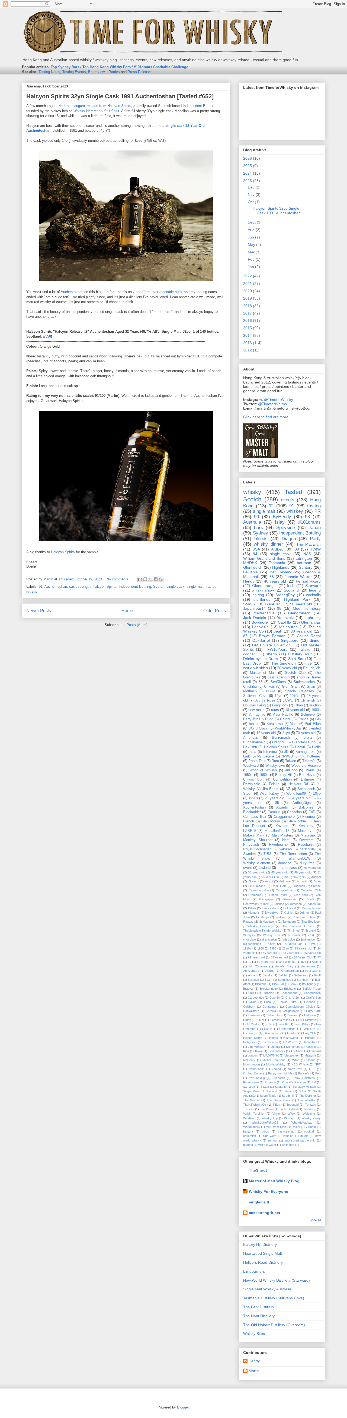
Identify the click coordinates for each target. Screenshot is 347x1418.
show (301, 677)
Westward (251, 766)
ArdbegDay (285, 595)
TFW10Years (276, 649)
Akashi (316, 961)
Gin (318, 719)
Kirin (246, 1051)
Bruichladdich (304, 682)
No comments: (119, 579)
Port (318, 1073)
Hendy (248, 581)
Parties (114, 72)
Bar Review (280, 572)
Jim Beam (270, 789)
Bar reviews (97, 72)
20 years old (274, 798)
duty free (307, 863)
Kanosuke (314, 903)
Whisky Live (275, 766)
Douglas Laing (254, 705)
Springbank (306, 789)
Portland (280, 917)
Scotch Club (295, 673)
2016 (247, 320)
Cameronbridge (259, 890)
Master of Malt (263, 673)
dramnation (269, 939)
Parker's (303, 1073)
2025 (247, 166)
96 (295, 877)
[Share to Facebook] (155, 579)
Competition (282, 779)
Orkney (305, 912)
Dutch (247, 1019)
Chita (267, 1002)
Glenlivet (272, 604)
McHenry (249, 1060)
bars (258, 527)
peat (277, 631)
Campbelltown (285, 890)
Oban (298, 705)
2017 (247, 313)
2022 (247, 276)
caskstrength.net (264, 1213)
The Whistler (306, 1100)
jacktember (308, 939)
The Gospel (251, 1100)
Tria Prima (267, 1109)
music (304, 1135)
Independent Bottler (198, 106)
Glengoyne (266, 899)
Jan (251, 267)
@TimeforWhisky (278, 399)
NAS (307, 554)
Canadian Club (311, 890)
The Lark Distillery (258, 1307)
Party (315, 538)
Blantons (260, 984)
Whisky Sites (254, 1333)
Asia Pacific (283, 714)
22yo (285, 948)
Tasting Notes (49, 72)
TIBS (268, 854)
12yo (278, 696)
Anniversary (251, 970)
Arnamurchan (290, 970)
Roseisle (270, 1082)
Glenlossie (289, 899)
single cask (175, 586)
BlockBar (278, 984)
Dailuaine (254, 1015)
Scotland (291, 590)
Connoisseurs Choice (300, 1006)
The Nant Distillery (259, 1316)
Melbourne (288, 627)
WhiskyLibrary (311, 1118)
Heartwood (250, 903)
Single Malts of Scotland (260, 1091)
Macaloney (291, 1055)
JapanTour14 (254, 608)
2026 (247, 158)
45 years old (279, 872)
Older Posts (214, 610)
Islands (279, 903)
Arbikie (269, 970)
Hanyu (300, 747)
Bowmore (260, 622)
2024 (247, 173)
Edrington (303, 558)
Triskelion (309, 1109)
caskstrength (286, 1131)
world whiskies (255, 668)
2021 (247, 283)
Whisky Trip (270, 1118)
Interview (270, 752)
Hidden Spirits (252, 1037)
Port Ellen (313, 724)
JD (286, 752)
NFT (318, 1064)
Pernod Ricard (308, 581)
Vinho (276, 1113)
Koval (258, 1051)
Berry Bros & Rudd (258, 719)
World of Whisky (263, 770)
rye (309, 663)
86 (260, 682)
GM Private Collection (271, 645)
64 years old (300, 798)
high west (269, 1135)
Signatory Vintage (304, 1086)
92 (271, 505)
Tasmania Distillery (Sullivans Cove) (273, 1298)
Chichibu (250, 686)
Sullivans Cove (255, 696)
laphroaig (313, 617)
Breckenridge (269, 988)
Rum (275, 761)
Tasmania (277, 563)
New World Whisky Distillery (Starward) (276, 1280)
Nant (286, 840)
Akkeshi (253, 881)
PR (317, 511)
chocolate (249, 939)
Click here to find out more (265, 417)
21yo (286, 733)
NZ (288, 789)
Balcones (306, 807)
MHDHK (250, 563)
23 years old (303, 948)
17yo (312, 943)
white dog (288, 1144)
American (250, 738)
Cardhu (285, 719)
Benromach (281, 738)
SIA (313, 1082)
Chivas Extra (287, 1002)
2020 (247, 291)
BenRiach (278, 682)
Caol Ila (284, 622)
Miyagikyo (271, 912)
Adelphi (316, 877)
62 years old (256, 957)
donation (284, 863)
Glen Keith (301, 895)
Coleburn (249, 1006)
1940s (310, 770)
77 (319, 957)
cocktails (313, 595)
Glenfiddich (252, 567)
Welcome (309, 1113)
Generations (287, 1028)
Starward (313, 585)
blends (261, 538)
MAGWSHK (271, 1055)
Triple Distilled (288, 1109)
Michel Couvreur (273, 1060)
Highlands (280, 567)
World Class (258, 728)
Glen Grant (291, 686)
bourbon (304, 563)
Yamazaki (285, 617)
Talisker (305, 649)
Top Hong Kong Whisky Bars (106, 67)
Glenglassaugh (303, 742)
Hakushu (250, 747)
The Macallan (308, 544)
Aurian (252, 975)
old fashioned (252, 943)
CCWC (287, 700)
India (252, 752)
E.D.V (260, 1019)
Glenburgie (250, 1033)
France (303, 719)
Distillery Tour (300, 654)
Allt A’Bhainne (258, 966)
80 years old (265, 961)
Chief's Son (292, 997)
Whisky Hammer (86, 111)
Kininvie (311, 1046)
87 (245, 636)
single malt (195, 586)
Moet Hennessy (307, 608)
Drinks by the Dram (260, 658)
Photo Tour (256, 761)
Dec (251, 187)
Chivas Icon (253, 779)
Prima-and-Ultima (304, 917)
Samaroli (249, 1086)
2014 (247, 335)
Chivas (269, 686)
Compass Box (254, 817)
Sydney (260, 533)
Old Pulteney (310, 756)
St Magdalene (268, 921)
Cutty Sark (313, 1011)
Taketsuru (289, 921)
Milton (295, 1060)
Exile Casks (251, 1024)
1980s (316, 710)
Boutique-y (309, 984)
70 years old (306, 733)
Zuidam (311, 1126)
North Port (295, 1069)
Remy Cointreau (304, 1078)
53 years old (312, 952)
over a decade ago (166, 292)
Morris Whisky (275, 1064)
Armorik (302, 881)
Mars (294, 724)
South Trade (268, 1095)
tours (275, 710)
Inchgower (250, 1042)
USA (256, 549)
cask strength (80, 586)
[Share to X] (150, 579)
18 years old (295, 710)
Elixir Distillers (307, 1019)
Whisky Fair (271, 935)
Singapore (289, 640)
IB (57, 116)
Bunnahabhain (254, 742)
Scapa (265, 1086)
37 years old (269, 952)
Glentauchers (272, 1033)
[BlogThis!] (145, 579)
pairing (258, 595)
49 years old (302, 872)
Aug (251, 230)
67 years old (279, 957)
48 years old (291, 952)
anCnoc (291, 770)
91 (41, 586)
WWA (291, 1113)
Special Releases (299, 691)
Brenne (316, 886)
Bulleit (252, 993)
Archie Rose (265, 700)
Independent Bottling (135, 586)
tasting (314, 505)
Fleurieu (308, 817)
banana (248, 1131)
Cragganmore (284, 817)
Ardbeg (277, 549)
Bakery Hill (284, 775)
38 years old (256, 872)
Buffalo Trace (312, 988)
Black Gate (279, 886)
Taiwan (290, 761)
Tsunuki (311, 930)
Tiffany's (309, 761)
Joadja (275, 1046)
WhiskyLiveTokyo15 (265, 1122)
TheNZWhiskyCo (254, 1104)
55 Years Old (270, 877)
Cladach (309, 1002)
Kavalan (281, 826)
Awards (282, 807)
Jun (251, 237)
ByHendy (282, 516)
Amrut (269, 881)
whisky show (263, 590)
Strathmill (288, 1095)
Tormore (248, 1109)
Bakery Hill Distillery (260, 1244)
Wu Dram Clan (276, 1126)
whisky (31, 592)
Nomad (276, 1069)
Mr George (265, 756)
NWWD (287, 756)
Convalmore (251, 1011)
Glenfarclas (311, 622)
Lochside (297, 1051)
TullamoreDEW (298, 858)
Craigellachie (291, 1011)
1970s (294, 696)
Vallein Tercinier (254, 1113)
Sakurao (285, 849)
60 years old (287, 668)
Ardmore (285, 881)
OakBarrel (261, 640)
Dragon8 (278, 742)
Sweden (249, 854)
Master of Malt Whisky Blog (274, 1181)
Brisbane (290, 988)
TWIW (315, 549)
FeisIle (274, 784)
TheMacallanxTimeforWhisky (262, 930)
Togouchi (292, 1104)
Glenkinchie (296, 821)
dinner (315, 640)
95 (279, 608)
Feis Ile (283, 1024)
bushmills (294, 935)
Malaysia (310, 1055)
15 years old (266, 733)
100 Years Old (292, 943)
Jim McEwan (256, 1046)
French (248, 821)
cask (311, 935)
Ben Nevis (307, 775)
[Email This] (140, 579)
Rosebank (306, 845)
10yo (317, 794)
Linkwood (289, 908)
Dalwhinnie (251, 784)
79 (249, 961)
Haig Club (309, 1033)
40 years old (275, 581)
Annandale (308, 966)
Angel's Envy (284, 966)
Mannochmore (311, 908)
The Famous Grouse (298, 926)
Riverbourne (278, 845)
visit (261, 1144)
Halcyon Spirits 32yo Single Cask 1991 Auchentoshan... (278, 210)
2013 (247, 343)
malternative (264, 613)
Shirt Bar (296, 658)
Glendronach (299, 613)
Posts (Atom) (137, 625)
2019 (247, 298)
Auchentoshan (72, 292)
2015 (247, 328)
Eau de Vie (312, 668)
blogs (265, 1131)
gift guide (289, 939)
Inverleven (270, 1042)
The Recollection (293, 854)
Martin (254, 1371)
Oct (251, 202)
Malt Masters (282, 835)
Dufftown (310, 1015)
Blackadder (252, 812)
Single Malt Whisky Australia (267, 1289)
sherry (271, 654)
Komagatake (305, 752)
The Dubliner (307, 1095)
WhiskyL (289, 1118)
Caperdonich (312, 993)
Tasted (211, 586)
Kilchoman (293, 1046)
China (252, 1002)
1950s (248, 775)
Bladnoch (299, 886)
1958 (260, 948)
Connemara (270, 1006)
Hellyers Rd (298, 784)
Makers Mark (253, 835)
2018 (247, 306)
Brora (307, 738)
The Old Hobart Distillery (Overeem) (274, 1325)
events (287, 499)
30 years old (301, 631)
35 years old (312, 867)
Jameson (296, 903)
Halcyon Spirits (119, 106)
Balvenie (250, 572)
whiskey (295, 511)
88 (271, 576)
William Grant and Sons (264, 558)
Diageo (289, 538)
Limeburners (276, 1051)
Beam (268, 979)
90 (256, 516)
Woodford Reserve (306, 766)
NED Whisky (300, 1064)
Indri (266, 903)
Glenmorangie (264, 585)
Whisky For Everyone (268, 1191)
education (249, 1135)
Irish (290, 585)
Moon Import (251, 1064)
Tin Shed (293, 930)
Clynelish (308, 700)
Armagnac (257, 714)
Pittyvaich (251, 845)
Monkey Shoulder (257, 840)
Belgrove (308, 714)
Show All (315, 1220)
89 (297, 549)
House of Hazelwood (283, 1037)
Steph (247, 794)
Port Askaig (257, 1078)
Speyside (285, 527)
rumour (273, 1140)
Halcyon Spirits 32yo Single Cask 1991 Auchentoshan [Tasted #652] (120, 96)
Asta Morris (313, 970)
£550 (47, 336)
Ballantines (301, 975)
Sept (252, 222)
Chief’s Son (313, 997)
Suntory (305, 567)
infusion (288, 1135)
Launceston (269, 908)
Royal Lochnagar (257, 849)
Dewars (292, 1015)
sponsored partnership (300, 1140)
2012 (247, 350)
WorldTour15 (251, 1126)
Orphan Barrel (252, 1073)
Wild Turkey (269, 794)
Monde (310, 1060)
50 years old (301, 604)
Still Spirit (111, 111)
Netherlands (257, 1069)
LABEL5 (249, 831)
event (247, 868)
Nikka (270, 691)
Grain (311, 686)
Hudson (310, 1037)
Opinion (289, 912)
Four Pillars (302, 1024)
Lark (246, 756)
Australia (252, 522)
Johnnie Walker (298, 576)
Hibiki (316, 747)
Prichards (278, 1078)
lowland (265, 868)
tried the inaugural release (78, 106)
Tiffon (276, 1104)
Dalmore (307, 779)
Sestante (281, 1086)
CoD (312, 812)
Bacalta (267, 975)
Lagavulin (260, 627)
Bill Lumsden (256, 886)
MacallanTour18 (277, 831)
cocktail (309, 1131)
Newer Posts (38, 610)
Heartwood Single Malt (262, 1253)
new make (256, 710)
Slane (288, 1091)
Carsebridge (256, 997)
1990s (253, 798)
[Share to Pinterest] (160, 579)
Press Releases (140, 72)
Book (293, 984)
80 (286, 877)
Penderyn (262, 917)
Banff (317, 975)
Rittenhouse (251, 1082)
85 (277, 803)
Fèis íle (267, 1028)
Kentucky (305, 826)
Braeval (248, 988)
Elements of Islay (281, 1019)
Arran (317, 881)
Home (127, 610)
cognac (249, 654)
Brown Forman (272, 636)
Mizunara (308, 835)
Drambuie (254, 895)
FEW (269, 1024)
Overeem (306, 840)
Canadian (294, 812)
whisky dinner (268, 544)
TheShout (258, 1170)
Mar (251, 252)
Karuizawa (274, 724)
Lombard (315, 1051)
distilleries (261, 599)
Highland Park (297, 599)
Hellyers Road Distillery (263, 1262)
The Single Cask (278, 1100)
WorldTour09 (296, 794)
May (251, 244)
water (272, 1144)
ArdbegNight (302, 803)
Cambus (274, 812)
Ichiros (254, 724)
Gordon (292, 1033)
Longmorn (280, 705)
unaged (248, 1144)
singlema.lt (259, 1202)
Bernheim (303, 979)
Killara (252, 908)
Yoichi (296, 1126)
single (271, 943)
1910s (247, 948)
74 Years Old (302, 957)
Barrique (253, 979)
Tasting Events (74, 72)
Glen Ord (309, 1028)
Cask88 (274, 997)
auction (315, 705)
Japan (315, 527)
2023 (247, 180)
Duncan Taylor (277, 895)
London (253, 1055)
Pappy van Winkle (280, 1073)
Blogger (183, 1407)
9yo (303, 961)
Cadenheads (289, 993)
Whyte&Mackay (301, 1122)
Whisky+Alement (256, 863)
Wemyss (249, 935)
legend (315, 590)
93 (307, 516)
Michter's (254, 912)
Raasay (248, 921)
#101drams (309, 522)
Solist (302, 1091)
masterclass (287, 868)
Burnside (268, 993)
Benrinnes (284, 979)
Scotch (158, 586)
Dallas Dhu (273, 1015)
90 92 (292, 961)
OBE (312, 1069)
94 (255, 554)
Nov (251, 194)
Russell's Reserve (294, 1082)
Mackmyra (306, 831)
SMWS (249, 604)
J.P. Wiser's (290, 1042)
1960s (264, 775)
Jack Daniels (254, 617)
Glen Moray (270, 821)
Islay (280, 522)
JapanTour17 (312, 1042)
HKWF (310, 899)
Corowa (271, 1011)
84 (280, 961)
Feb (251, 259)
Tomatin (310, 1104)
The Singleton (283, 663)
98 (304, 877)
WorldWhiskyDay (288, 728)
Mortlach (250, 691)
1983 (273, 948)
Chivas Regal (309, 636)
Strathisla (307, 849)
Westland (249, 1118)
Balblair (283, 975)
